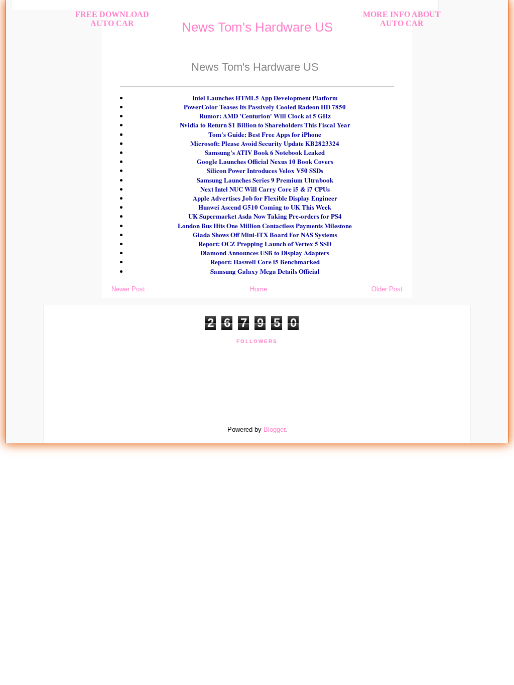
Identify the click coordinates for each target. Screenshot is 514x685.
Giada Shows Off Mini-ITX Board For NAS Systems (265, 234)
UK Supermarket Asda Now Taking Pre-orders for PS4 (265, 216)
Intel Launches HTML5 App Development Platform (265, 97)
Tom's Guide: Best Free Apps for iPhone (264, 134)
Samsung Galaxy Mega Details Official (265, 271)
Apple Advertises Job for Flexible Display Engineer (265, 198)
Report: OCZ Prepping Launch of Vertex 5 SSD (264, 243)
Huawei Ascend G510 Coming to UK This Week (264, 207)
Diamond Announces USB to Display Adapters (264, 252)
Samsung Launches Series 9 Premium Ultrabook (265, 180)
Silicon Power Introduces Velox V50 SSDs (265, 170)
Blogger (274, 429)
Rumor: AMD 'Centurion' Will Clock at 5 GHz (265, 115)
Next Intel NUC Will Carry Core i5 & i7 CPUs (265, 189)
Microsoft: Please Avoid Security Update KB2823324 (264, 143)
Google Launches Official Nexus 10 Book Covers (265, 161)
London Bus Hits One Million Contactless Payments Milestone (265, 225)
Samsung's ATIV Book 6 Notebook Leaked (265, 152)
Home (258, 289)
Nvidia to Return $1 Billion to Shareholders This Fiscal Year (265, 124)
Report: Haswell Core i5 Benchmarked (265, 261)
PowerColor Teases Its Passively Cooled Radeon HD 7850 (265, 106)
